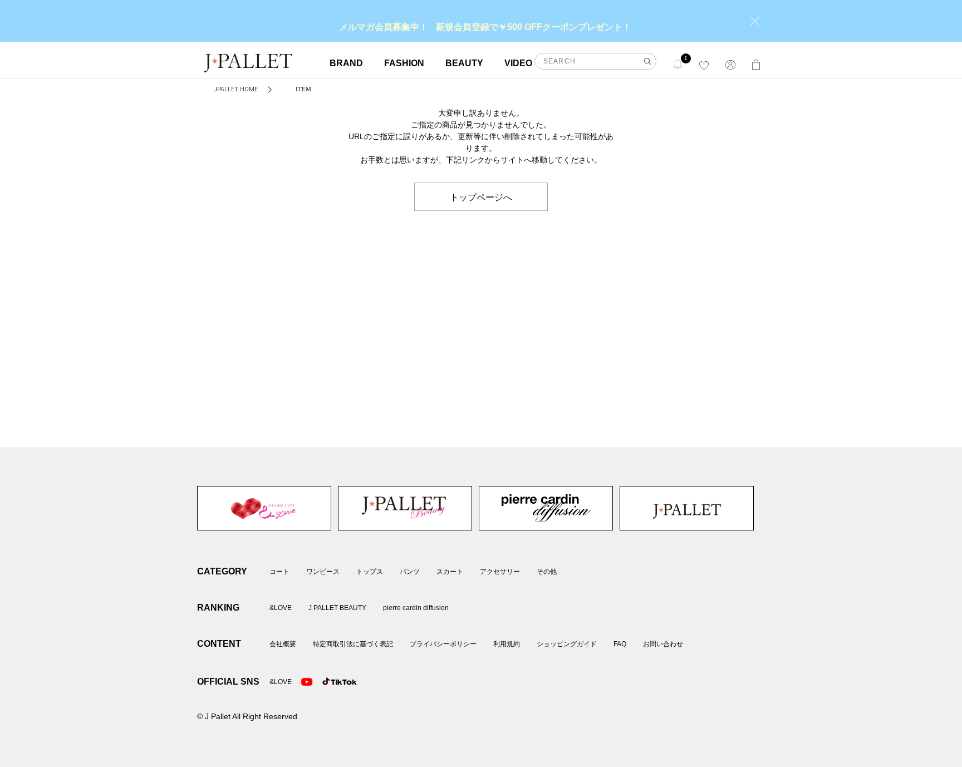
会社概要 (282, 644)
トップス (369, 572)
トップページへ (481, 196)
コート (279, 572)
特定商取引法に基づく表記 (353, 644)
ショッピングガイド (567, 644)
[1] (678, 64)
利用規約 (506, 644)
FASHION (404, 63)
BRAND (346, 63)
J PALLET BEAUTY (405, 508)
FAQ (619, 644)
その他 (547, 572)
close (754, 21)
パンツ (410, 572)
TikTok (328, 682)
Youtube (306, 682)
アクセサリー (500, 572)
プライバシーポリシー (443, 644)
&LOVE (264, 508)
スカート (449, 572)
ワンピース (323, 572)
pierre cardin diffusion (546, 508)
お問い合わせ (663, 644)
